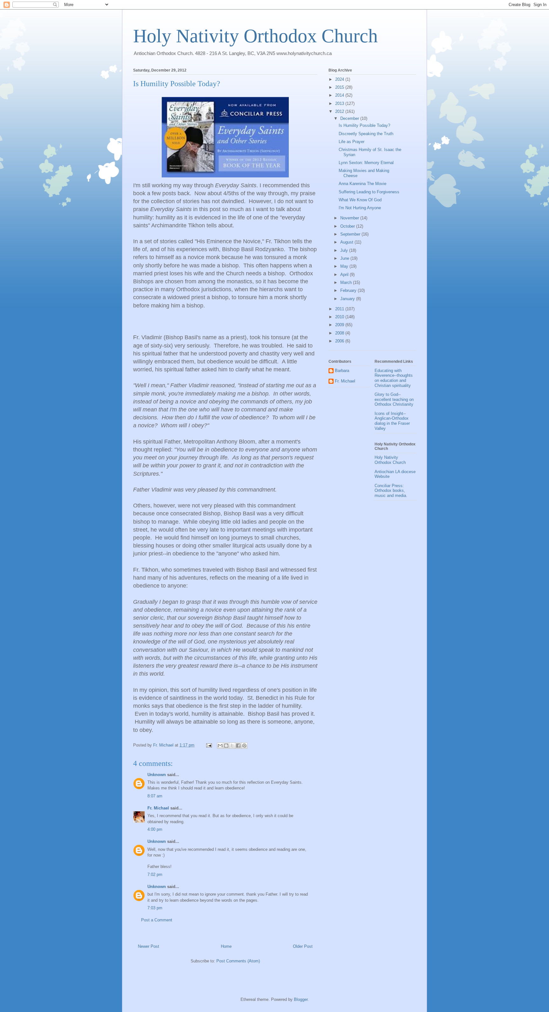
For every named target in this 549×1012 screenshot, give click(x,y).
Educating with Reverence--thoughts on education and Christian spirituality (394, 378)
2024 (340, 79)
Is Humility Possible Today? (364, 125)
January (348, 298)
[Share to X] (232, 745)
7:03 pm (154, 907)
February (349, 290)
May (344, 266)
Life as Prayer (351, 141)
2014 (340, 95)
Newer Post (148, 946)
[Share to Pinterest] (244, 745)
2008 (340, 333)
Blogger (301, 999)
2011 (340, 308)
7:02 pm (154, 874)
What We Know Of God (360, 199)
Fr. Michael (158, 808)
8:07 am (154, 796)
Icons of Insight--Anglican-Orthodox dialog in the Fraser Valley (392, 421)
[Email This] (220, 745)
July (344, 250)
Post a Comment (156, 920)
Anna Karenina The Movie (362, 183)
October (348, 226)
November (350, 218)
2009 (340, 324)
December (350, 118)
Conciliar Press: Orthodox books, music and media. (391, 490)
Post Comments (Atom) (238, 961)
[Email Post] (208, 745)
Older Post (303, 946)
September (351, 234)
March (346, 282)
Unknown (156, 774)
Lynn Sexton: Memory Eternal (366, 162)
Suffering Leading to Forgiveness (369, 191)
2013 (340, 103)
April (345, 274)
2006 (340, 341)
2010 (340, 316)
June (345, 258)
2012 (340, 111)
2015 (340, 87)
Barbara (342, 370)
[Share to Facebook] (238, 745)
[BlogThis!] (226, 745)
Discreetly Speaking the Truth (366, 133)
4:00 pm (154, 829)
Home (226, 946)
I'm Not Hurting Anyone (360, 207)
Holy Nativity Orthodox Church (255, 35)
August (347, 242)
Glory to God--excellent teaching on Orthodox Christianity (394, 399)
